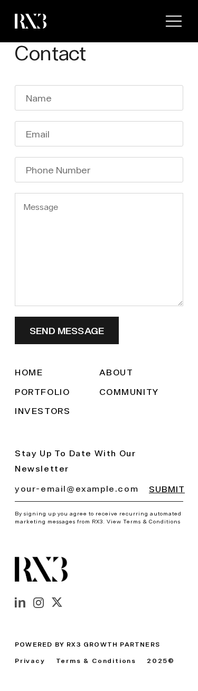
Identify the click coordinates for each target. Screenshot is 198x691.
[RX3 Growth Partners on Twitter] (57, 602)
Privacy (30, 661)
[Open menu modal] (173, 21)
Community (129, 392)
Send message (67, 330)
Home (29, 372)
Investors (42, 411)
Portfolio (42, 392)
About (116, 372)
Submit (167, 489)
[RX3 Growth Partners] (30, 21)
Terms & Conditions (96, 661)
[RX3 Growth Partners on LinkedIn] (20, 602)
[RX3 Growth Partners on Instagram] (38, 602)
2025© (161, 661)
